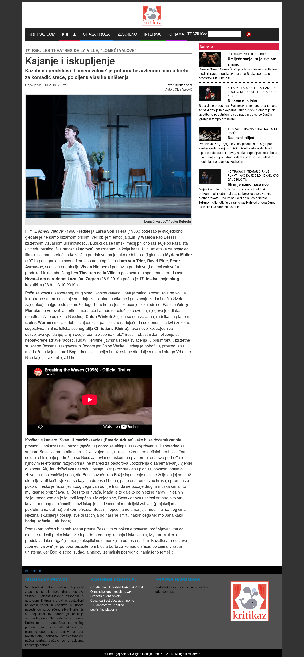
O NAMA (176, 34)
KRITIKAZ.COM (42, 34)
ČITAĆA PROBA (96, 34)
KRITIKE (69, 34)
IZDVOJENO (126, 34)
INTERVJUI (153, 34)
